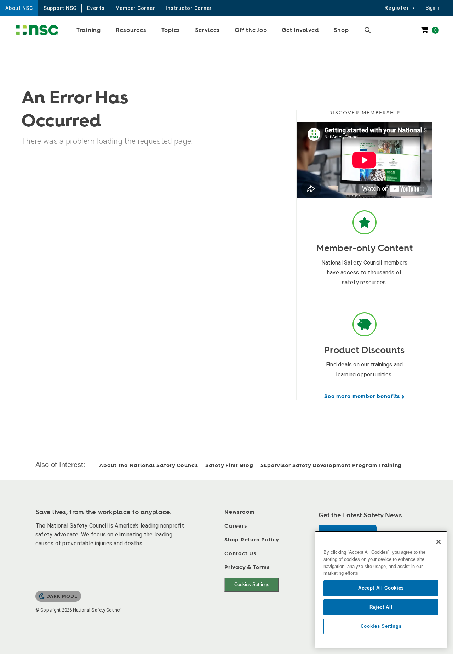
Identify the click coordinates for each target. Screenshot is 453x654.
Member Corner (135, 8)
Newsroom (239, 512)
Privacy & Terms (246, 567)
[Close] (438, 542)
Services (207, 30)
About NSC (19, 8)
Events (96, 8)
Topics (170, 30)
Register (398, 8)
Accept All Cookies (381, 588)
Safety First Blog (229, 465)
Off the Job (251, 30)
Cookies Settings (251, 584)
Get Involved (300, 30)
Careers (235, 526)
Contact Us (240, 553)
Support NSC (60, 8)
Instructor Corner (189, 8)
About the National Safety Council (148, 465)
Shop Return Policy (251, 539)
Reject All (381, 607)
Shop (341, 30)
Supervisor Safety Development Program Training (331, 465)
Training (88, 30)
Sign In (433, 8)
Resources (131, 30)
